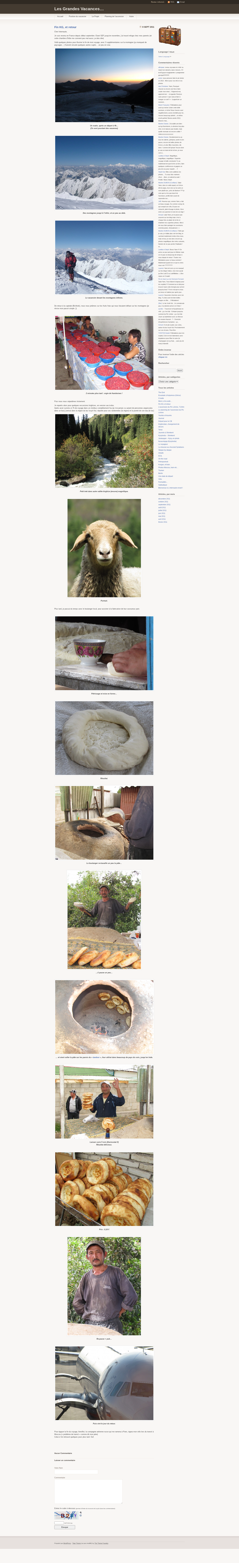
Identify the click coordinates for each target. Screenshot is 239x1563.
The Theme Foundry (101, 1543)
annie (160, 78)
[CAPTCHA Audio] (80, 1512)
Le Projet (95, 16)
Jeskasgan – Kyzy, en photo (168, 438)
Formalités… (163, 482)
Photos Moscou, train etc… (168, 467)
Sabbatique (162, 485)
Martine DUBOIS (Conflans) (167, 182)
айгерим (161, 67)
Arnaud (160, 215)
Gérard (160, 325)
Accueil (60, 16)
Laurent (160, 268)
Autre (131, 16)
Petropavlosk (163, 462)
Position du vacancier (77, 16)
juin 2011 (161, 513)
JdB (159, 201)
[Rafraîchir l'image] (80, 1515)
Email (182, 2)
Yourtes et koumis (165, 415)
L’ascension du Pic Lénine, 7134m (171, 407)
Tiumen (161, 470)
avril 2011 (162, 519)
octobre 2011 (163, 502)
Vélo (160, 479)
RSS (172, 2)
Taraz (160, 430)
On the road (162, 459)
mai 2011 (161, 516)
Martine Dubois (163, 123)
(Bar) (160, 303)
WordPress (67, 1543)
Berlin (160, 473)
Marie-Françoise (163, 105)
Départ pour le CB (165, 421)
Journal (161, 418)
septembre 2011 (164, 505)
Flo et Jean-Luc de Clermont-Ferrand (170, 279)
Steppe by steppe (165, 450)
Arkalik (160, 453)
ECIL (160, 456)
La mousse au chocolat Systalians (171, 447)
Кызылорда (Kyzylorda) (167, 441)
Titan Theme (76, 1543)
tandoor (96, 1057)
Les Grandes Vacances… (79, 9)
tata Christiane (163, 86)
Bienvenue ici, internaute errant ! (170, 488)
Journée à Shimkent (165, 433)
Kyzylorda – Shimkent (166, 435)
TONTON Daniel (164, 333)
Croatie (161, 398)
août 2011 (162, 507)
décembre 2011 (164, 499)
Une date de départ (165, 476)
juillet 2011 (162, 510)
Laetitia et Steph (163, 156)
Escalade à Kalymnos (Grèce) (169, 395)
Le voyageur (163, 444)
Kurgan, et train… (165, 465)
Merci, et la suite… (165, 401)
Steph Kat (161, 172)
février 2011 (162, 522)
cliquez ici (162, 357)
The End (161, 392)
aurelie (160, 309)
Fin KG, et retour (65, 27)
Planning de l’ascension (114, 16)
